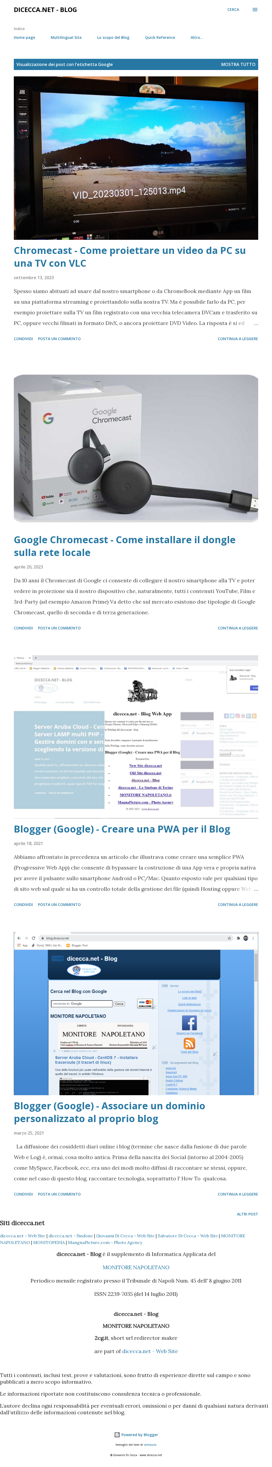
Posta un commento (59, 338)
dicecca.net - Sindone (71, 1235)
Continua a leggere (238, 338)
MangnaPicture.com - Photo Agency (105, 1242)
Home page (24, 37)
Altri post (247, 1214)
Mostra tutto (238, 64)
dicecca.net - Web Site (22, 1235)
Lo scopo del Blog (113, 37)
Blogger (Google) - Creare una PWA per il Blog (122, 828)
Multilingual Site (66, 37)
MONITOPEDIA (49, 1242)
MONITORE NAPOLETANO (136, 1267)
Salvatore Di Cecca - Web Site (188, 1235)
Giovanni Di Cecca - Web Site (125, 1235)
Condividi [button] (23, 338)
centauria (150, 1445)
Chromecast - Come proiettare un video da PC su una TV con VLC (130, 257)
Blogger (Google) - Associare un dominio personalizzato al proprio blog (109, 1112)
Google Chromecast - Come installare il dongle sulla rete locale (125, 546)
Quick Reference (160, 37)
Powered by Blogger (139, 1434)
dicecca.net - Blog (45, 9)
